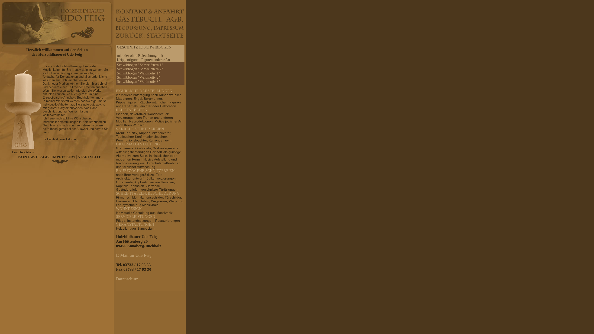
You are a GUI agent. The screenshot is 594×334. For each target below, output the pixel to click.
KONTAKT (28, 157)
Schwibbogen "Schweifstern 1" (140, 65)
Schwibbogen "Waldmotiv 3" (138, 82)
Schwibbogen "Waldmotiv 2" (138, 77)
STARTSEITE (89, 157)
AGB (44, 157)
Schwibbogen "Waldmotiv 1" (138, 73)
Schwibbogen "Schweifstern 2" (140, 69)
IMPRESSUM (63, 157)
